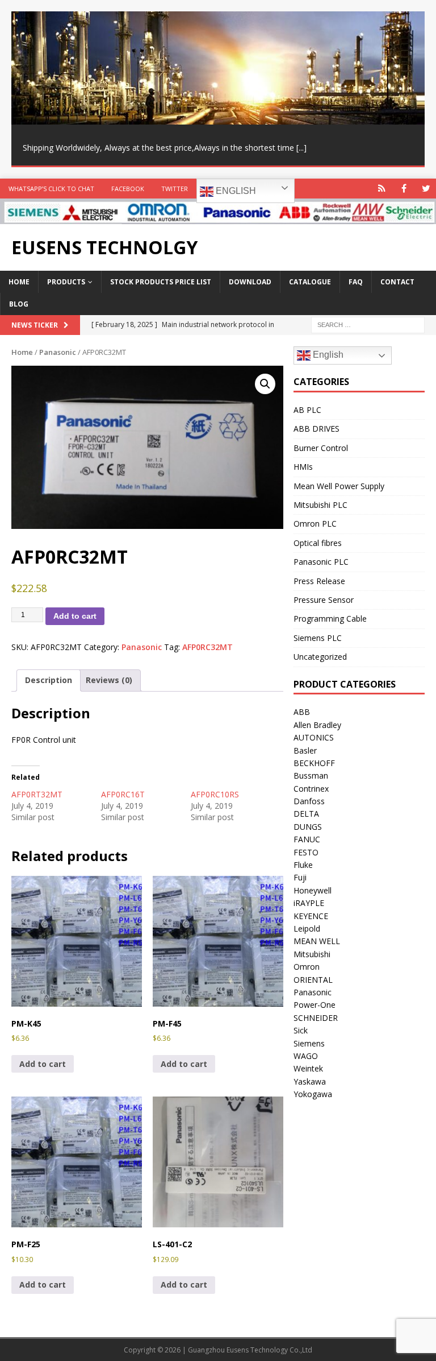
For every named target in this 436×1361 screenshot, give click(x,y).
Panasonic (57, 352)
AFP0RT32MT (36, 794)
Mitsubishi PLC (320, 504)
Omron (307, 966)
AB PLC (307, 409)
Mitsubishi (312, 954)
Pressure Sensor (324, 599)
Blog (18, 304)
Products (66, 282)
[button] (265, 384)
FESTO (306, 852)
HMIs (303, 466)
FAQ (356, 282)
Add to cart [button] (42, 1063)
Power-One (315, 1004)
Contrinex (311, 788)
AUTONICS (314, 737)
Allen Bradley (317, 724)
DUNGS (308, 826)
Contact (397, 282)
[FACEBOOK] (404, 188)
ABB (302, 711)
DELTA (306, 813)
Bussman (311, 775)
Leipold (307, 928)
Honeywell (313, 890)
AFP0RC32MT (207, 647)
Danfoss (309, 801)
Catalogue (310, 282)
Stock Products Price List (160, 282)
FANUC (307, 839)
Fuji (300, 877)
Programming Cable (330, 618)
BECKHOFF (314, 763)
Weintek (308, 1068)
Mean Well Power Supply (339, 486)
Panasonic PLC (321, 561)
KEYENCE (311, 916)
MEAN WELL (317, 941)
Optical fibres (318, 542)
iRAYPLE (309, 902)
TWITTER (174, 188)
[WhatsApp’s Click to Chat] (382, 188)
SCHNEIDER (316, 1017)
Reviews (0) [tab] (109, 680)
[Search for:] (368, 324)
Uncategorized (320, 656)
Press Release (319, 581)
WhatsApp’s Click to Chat (51, 188)
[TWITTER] (426, 188)
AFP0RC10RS (215, 794)
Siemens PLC (318, 637)
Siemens (309, 1043)
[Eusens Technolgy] (218, 217)
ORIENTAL (313, 979)
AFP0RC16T (123, 794)
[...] (301, 147)
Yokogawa (313, 1094)
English (234, 191)
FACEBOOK (127, 188)
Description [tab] (48, 680)
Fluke (303, 864)
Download (250, 282)
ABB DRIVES (316, 428)
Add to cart (75, 615)
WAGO (306, 1055)
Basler (305, 750)
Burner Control (321, 447)
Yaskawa (310, 1081)
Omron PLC (315, 523)
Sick (301, 1030)
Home (19, 282)
